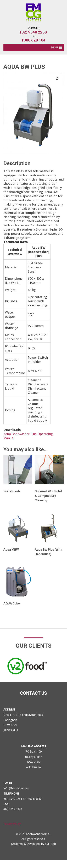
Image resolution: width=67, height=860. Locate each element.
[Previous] (7, 655)
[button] (54, 47)
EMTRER (50, 844)
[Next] (60, 655)
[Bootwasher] (33, 22)
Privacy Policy (12, 824)
